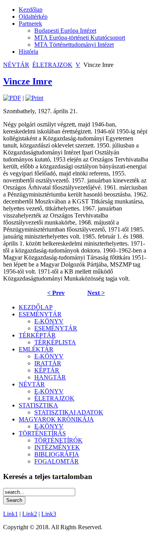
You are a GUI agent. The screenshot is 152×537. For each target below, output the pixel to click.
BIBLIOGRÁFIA (56, 454)
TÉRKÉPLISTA (55, 342)
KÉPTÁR (46, 370)
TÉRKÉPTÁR (37, 335)
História (28, 51)
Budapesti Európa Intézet (65, 30)
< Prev (56, 293)
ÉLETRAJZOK (52, 64)
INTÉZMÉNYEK (57, 447)
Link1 (10, 514)
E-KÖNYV (49, 321)
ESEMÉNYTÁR (40, 314)
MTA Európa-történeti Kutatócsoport (79, 37)
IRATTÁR (47, 363)
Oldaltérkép (33, 16)
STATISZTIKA (38, 405)
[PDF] (12, 98)
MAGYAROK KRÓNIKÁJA (56, 419)
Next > (96, 293)
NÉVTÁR (16, 64)
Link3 (48, 514)
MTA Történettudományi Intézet (74, 44)
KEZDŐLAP (36, 307)
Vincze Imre (27, 81)
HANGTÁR (50, 377)
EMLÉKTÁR (36, 349)
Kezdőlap (30, 9)
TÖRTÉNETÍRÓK (58, 440)
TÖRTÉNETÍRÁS (42, 433)
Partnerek (30, 23)
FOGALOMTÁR (56, 461)
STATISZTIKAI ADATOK (68, 412)
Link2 (29, 514)
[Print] (34, 98)
